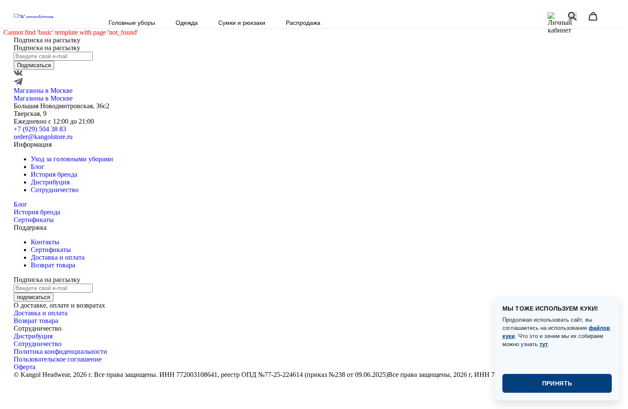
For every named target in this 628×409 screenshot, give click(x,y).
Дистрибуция (50, 182)
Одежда (187, 22)
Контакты (45, 242)
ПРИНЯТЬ (557, 383)
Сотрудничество (55, 189)
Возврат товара (53, 265)
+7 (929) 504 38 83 (40, 129)
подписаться (33, 297)
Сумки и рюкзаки (241, 22)
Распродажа (303, 22)
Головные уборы (132, 22)
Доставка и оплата (58, 257)
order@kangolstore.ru (43, 136)
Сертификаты (34, 219)
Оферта (24, 366)
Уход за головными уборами (72, 159)
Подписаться (34, 65)
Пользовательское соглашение (58, 359)
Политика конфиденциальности (60, 351)
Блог (37, 166)
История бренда (54, 174)
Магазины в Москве (43, 90)
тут (544, 344)
